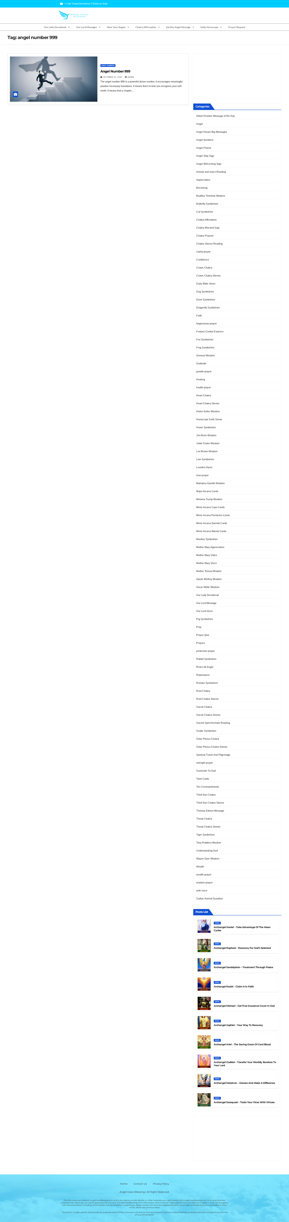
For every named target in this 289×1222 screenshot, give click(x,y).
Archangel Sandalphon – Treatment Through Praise (243, 967)
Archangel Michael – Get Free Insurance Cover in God (244, 1005)
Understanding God (207, 850)
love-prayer (202, 475)
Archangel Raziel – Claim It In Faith (234, 986)
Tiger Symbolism (205, 834)
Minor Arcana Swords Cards (211, 523)
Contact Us (140, 1183)
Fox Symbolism (204, 339)
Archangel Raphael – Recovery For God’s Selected (242, 948)
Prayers (200, 643)
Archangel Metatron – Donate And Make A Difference (244, 1083)
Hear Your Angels (116, 27)
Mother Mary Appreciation (210, 547)
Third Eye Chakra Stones (210, 802)
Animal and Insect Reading (211, 172)
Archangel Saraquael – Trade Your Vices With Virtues (244, 1102)
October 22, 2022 (113, 77)
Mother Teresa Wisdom (208, 571)
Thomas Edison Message (210, 810)
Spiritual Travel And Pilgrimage (213, 755)
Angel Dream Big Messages (211, 132)
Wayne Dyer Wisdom (207, 858)
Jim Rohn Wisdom (206, 435)
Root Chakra (203, 691)
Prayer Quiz (202, 635)
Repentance (203, 675)
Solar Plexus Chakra (207, 739)
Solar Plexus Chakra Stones (211, 747)
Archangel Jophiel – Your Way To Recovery (238, 1025)
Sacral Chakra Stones (208, 715)
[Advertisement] (237, 76)
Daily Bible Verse (205, 283)
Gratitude (201, 363)
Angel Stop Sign (205, 156)
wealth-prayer (203, 874)
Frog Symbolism (205, 347)
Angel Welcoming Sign (208, 164)
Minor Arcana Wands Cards (211, 531)
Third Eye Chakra (206, 794)
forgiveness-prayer (206, 323)
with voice (201, 890)
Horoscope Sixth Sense (209, 419)
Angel (199, 124)
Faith (199, 315)
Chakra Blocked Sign (208, 227)
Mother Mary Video (206, 555)
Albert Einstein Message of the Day (215, 116)
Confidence (202, 259)
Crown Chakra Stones (208, 275)
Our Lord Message (206, 603)
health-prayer (203, 387)
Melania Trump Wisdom (209, 499)
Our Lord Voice (204, 611)
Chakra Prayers (204, 235)
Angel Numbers (108, 65)
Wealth (200, 866)
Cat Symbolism (204, 211)
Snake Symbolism (206, 731)
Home (123, 1183)
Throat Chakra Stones (208, 826)
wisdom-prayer (204, 882)
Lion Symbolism (205, 459)
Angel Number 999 (115, 71)
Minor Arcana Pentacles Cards (213, 515)
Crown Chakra (204, 267)
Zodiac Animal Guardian (209, 898)
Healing (200, 379)
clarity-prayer (203, 251)
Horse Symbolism (206, 427)
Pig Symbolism (204, 619)
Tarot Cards (202, 778)
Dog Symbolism (205, 291)
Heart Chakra (203, 395)
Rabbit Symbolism (206, 659)
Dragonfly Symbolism (208, 307)
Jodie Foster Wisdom (207, 443)
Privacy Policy (161, 1183)
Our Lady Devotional (55, 27)
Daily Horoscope (209, 27)
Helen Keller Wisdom (208, 411)
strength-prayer (204, 763)
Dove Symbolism (205, 299)
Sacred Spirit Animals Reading (213, 723)
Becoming (201, 188)
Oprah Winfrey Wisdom (209, 579)
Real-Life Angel (204, 667)
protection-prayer (205, 651)
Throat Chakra (204, 818)
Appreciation (203, 180)
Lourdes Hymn (204, 467)
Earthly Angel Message (178, 27)
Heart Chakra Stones (207, 403)
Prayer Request (236, 27)
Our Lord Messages (86, 27)
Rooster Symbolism (207, 683)
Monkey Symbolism (207, 539)
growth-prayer (203, 371)
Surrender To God (206, 771)
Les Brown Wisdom (207, 451)
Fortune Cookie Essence (209, 331)
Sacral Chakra (204, 707)
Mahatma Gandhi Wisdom (210, 483)
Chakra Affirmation (145, 27)
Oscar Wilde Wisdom (207, 587)
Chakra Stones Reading (209, 243)
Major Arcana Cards (207, 491)
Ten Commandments (207, 786)
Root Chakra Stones (207, 699)
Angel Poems (203, 148)
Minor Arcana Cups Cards (210, 507)
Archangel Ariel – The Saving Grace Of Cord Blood (242, 1044)
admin (130, 77)
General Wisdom (205, 355)
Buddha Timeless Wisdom (210, 196)
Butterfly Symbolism (207, 204)
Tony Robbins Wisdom (208, 842)
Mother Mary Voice (206, 563)
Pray (198, 627)
